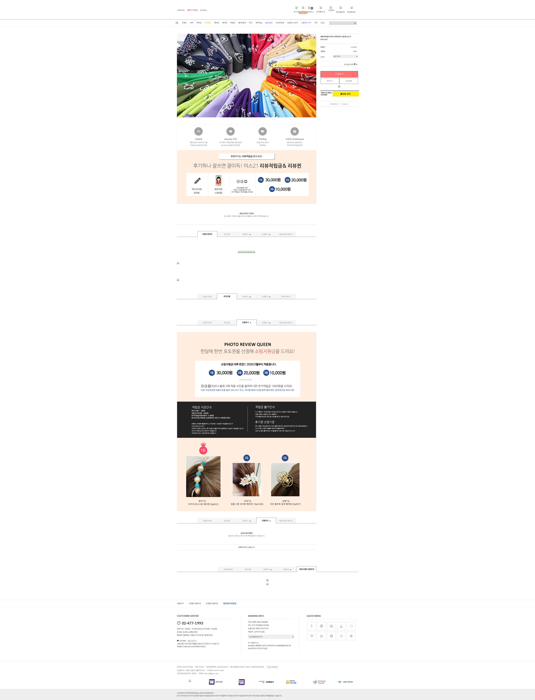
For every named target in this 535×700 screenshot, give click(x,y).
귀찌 (191, 23)
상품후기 (245, 234)
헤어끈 (224, 23)
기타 (316, 23)
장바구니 (330, 81)
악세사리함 (280, 23)
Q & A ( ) (345, 104)
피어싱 (198, 23)
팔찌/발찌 (242, 23)
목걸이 (232, 23)
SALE (323, 23)
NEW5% (181, 10)
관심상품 (349, 81)
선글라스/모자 (292, 23)
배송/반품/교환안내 (286, 234)
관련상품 (227, 234)
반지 (250, 23)
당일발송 (203, 10)
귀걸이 (184, 23)
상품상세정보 (207, 234)
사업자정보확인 (272, 667)
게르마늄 (258, 23)
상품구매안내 (285, 297)
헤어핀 (216, 23)
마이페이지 (320, 12)
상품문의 (265, 234)
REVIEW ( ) (334, 104)
